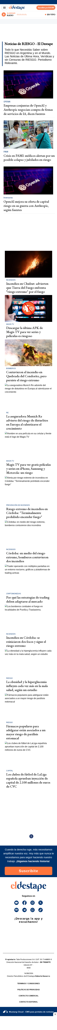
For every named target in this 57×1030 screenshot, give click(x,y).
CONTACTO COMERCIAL (28, 996)
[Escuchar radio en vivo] (4, 14)
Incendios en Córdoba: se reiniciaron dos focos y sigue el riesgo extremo (26, 641)
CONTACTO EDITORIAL (28, 1002)
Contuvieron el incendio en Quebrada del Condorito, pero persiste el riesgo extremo (26, 376)
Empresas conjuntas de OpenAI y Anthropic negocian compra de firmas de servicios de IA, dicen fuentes (28, 109)
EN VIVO (51, 14)
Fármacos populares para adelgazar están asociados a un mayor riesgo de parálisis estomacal (26, 732)
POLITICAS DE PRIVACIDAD (28, 990)
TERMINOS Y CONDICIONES (28, 984)
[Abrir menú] (4, 7)
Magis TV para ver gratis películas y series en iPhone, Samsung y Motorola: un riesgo (28, 468)
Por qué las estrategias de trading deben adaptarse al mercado (27, 599)
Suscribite (28, 871)
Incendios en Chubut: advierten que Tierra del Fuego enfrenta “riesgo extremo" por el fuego (27, 287)
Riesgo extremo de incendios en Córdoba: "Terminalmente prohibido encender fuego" (27, 513)
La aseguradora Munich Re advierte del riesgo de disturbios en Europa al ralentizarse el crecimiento (27, 422)
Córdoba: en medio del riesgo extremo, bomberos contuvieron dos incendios (27, 557)
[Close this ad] (55, 1014)
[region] (24, 34)
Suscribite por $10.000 (46, 7)
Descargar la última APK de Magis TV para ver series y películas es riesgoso (24, 332)
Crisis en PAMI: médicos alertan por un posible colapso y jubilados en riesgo (29, 158)
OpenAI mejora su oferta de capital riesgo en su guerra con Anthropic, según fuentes (26, 205)
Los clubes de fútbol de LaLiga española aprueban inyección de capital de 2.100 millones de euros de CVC (28, 780)
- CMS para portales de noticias (31, 1012)
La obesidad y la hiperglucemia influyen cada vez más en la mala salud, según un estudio (27, 686)
